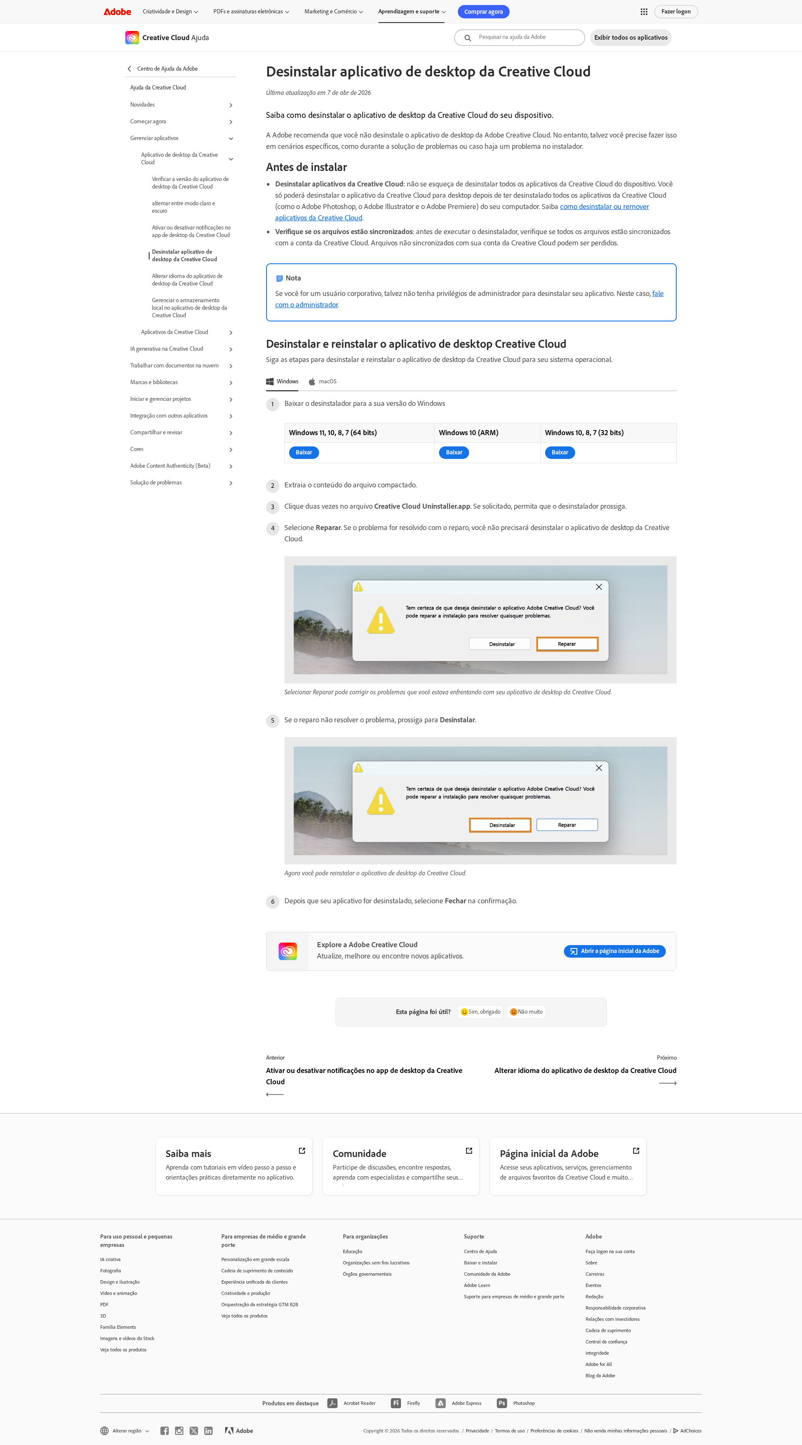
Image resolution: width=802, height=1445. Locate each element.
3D (103, 1316)
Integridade (597, 1353)
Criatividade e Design (167, 11)
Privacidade (477, 1431)
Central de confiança (606, 1342)
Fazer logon (676, 11)
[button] (644, 11)
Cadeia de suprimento (608, 1330)
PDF (104, 1304)
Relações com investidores (613, 1319)
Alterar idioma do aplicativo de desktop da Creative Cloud (187, 280)
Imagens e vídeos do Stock (127, 1338)
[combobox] (519, 37)
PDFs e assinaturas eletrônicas (248, 11)
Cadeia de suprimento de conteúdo (257, 1271)
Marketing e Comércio (331, 11)
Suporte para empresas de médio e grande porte (512, 1297)
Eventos (594, 1285)
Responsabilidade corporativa (616, 1308)
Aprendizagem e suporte (408, 11)
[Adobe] (117, 11)
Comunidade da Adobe (487, 1274)
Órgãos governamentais (367, 1274)
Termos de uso (510, 1431)
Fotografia (110, 1271)
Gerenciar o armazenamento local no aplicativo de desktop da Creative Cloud (189, 308)
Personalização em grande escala (255, 1259)
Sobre (591, 1263)
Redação (594, 1297)
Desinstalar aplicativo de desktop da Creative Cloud (184, 255)
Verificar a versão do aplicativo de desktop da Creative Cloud (190, 183)
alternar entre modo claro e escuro (183, 207)
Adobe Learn (477, 1285)
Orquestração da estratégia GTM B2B (259, 1304)
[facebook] (164, 1431)
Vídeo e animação (118, 1293)
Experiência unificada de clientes (254, 1282)
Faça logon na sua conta (610, 1251)
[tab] (282, 382)
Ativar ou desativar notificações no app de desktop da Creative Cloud (191, 231)
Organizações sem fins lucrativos (376, 1263)
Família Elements (118, 1327)
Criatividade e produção (245, 1293)
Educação (352, 1251)
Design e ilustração (120, 1282)
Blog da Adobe (600, 1376)
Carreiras (595, 1274)
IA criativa (110, 1259)
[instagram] (179, 1431)
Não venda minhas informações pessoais (625, 1431)
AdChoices (691, 1431)
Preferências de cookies (554, 1431)
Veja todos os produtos (123, 1350)
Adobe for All (599, 1364)
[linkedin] (208, 1431)
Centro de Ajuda (480, 1251)
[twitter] (194, 1431)
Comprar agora (483, 11)
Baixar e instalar (480, 1263)
